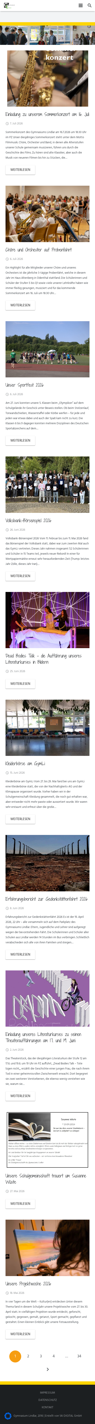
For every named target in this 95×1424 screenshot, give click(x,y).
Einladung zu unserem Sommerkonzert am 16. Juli (47, 114)
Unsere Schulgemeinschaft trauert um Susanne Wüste (46, 1178)
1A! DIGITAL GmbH (71, 1416)
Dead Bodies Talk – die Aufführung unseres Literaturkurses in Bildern (44, 658)
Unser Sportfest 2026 (25, 385)
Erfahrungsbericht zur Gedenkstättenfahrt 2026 (46, 899)
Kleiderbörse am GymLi (25, 763)
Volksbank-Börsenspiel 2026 (28, 520)
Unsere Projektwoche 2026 (28, 1283)
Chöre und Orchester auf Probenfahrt (39, 249)
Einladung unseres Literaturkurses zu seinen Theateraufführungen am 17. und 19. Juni (43, 1037)
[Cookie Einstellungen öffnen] (7, 1418)
